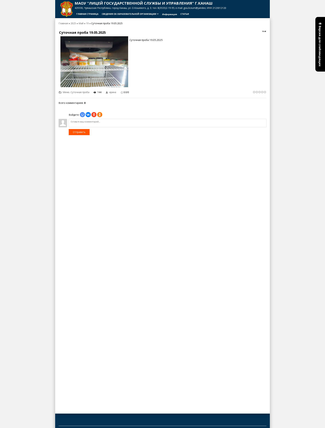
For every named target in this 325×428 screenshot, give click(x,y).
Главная (63, 23)
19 (87, 23)
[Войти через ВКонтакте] (88, 114)
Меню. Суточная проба (76, 92)
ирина (112, 92)
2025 (73, 23)
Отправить (79, 132)
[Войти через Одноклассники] (99, 114)
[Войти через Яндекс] (93, 114)
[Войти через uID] (82, 114)
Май (81, 23)
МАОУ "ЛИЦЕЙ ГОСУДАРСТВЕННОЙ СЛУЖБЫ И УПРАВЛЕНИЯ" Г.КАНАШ (143, 3)
